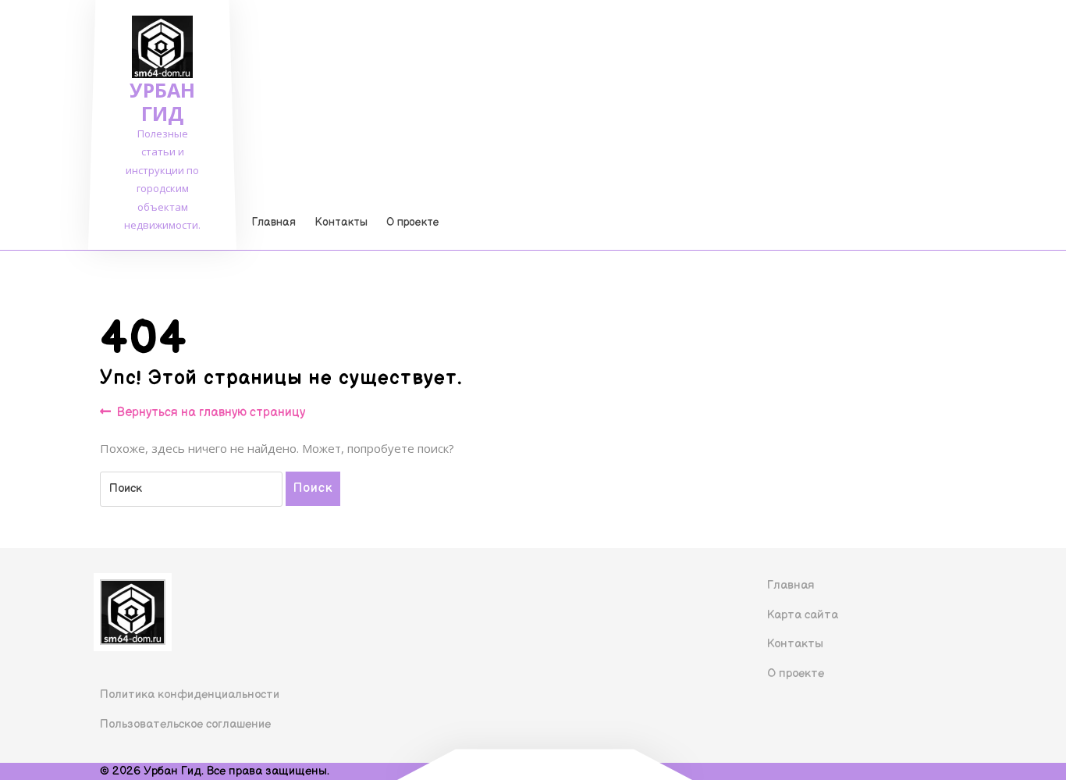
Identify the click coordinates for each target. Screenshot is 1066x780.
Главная (274, 222)
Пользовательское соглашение (185, 724)
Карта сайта (802, 614)
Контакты (341, 222)
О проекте (412, 222)
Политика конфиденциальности (189, 694)
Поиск (312, 488)
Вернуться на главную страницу (211, 413)
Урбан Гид (162, 101)
